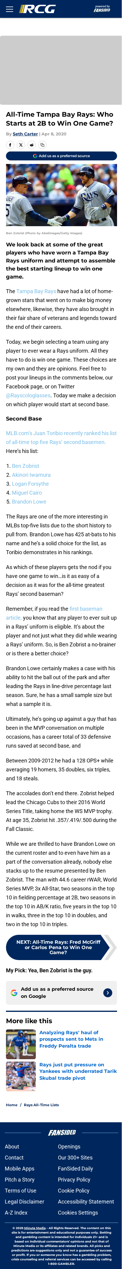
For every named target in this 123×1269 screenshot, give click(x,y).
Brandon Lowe (29, 501)
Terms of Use (20, 1190)
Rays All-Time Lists (41, 1105)
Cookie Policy (74, 1190)
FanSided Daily (75, 1168)
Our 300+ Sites (75, 1157)
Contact (14, 1157)
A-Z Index (16, 1212)
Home (12, 1105)
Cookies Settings (78, 1212)
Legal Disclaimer (24, 1201)
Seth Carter (25, 134)
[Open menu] (9, 8)
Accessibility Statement (86, 1201)
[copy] (42, 145)
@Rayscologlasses (28, 395)
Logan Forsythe (30, 484)
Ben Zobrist (25, 466)
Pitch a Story (20, 1179)
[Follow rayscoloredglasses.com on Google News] (107, 992)
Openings (69, 1146)
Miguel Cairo (27, 493)
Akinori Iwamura (31, 475)
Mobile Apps (19, 1168)
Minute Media (35, 1228)
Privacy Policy (74, 1179)
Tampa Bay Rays (36, 291)
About (12, 1146)
